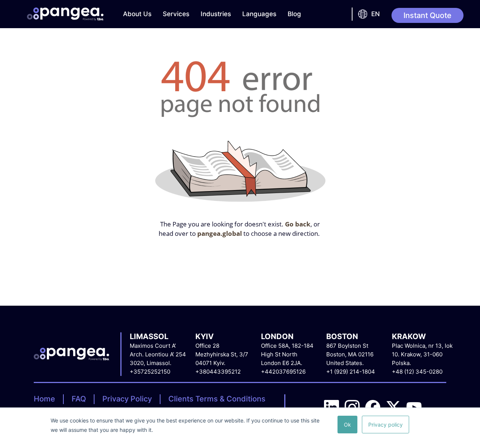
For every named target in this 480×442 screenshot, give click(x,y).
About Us (137, 14)
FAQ (79, 398)
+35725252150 (150, 371)
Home (44, 398)
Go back (297, 224)
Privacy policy (385, 424)
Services (176, 14)
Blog (294, 14)
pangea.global (219, 233)
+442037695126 (283, 371)
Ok (347, 424)
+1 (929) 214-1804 (350, 371)
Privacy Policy (127, 398)
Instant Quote (428, 15)
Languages (259, 14)
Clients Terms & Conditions (217, 398)
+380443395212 (218, 371)
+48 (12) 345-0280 (417, 371)
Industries (216, 14)
